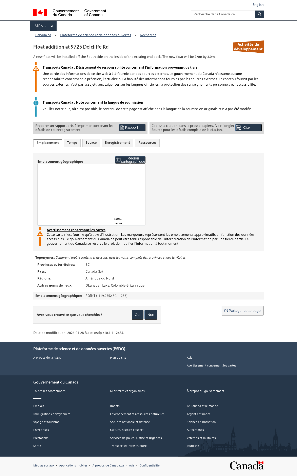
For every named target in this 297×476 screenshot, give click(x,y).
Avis (189, 357)
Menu (41, 26)
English (258, 4)
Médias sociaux (43, 465)
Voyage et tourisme (46, 422)
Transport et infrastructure (128, 446)
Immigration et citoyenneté (51, 414)
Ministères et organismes (127, 391)
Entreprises (41, 430)
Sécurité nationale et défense (130, 422)
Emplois (38, 406)
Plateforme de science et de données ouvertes (95, 35)
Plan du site (118, 357)
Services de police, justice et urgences (136, 438)
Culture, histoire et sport (126, 430)
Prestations (40, 438)
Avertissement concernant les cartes (76, 230)
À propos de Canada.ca (108, 465)
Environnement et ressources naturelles (137, 414)
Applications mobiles (73, 465)
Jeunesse (193, 446)
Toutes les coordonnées (49, 391)
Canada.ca (43, 35)
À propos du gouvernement (205, 391)
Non (150, 315)
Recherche (148, 35)
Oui (137, 315)
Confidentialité (150, 465)
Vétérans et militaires (201, 438)
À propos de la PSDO (47, 357)
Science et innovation (201, 422)
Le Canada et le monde (202, 406)
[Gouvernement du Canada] (69, 13)
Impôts (115, 406)
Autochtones (195, 430)
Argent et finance (199, 414)
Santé (37, 446)
